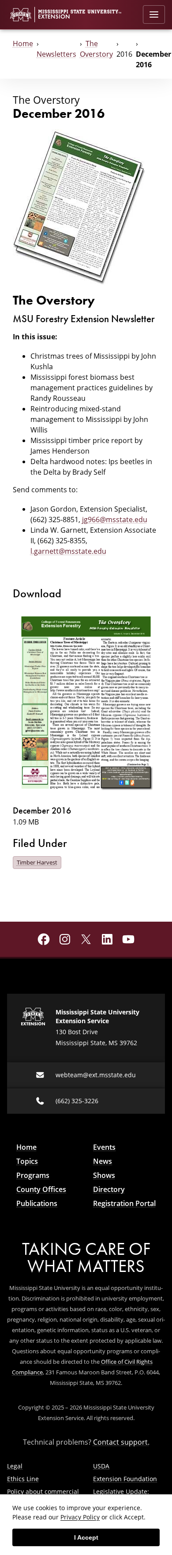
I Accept (86, 1537)
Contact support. (121, 1442)
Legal (14, 1466)
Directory (109, 1189)
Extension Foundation (125, 1479)
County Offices (41, 1189)
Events (104, 1147)
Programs (32, 1175)
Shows (104, 1175)
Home (23, 43)
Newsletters (56, 54)
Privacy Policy (80, 1517)
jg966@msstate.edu (114, 519)
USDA (101, 1466)
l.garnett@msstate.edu (68, 551)
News (102, 1161)
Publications (36, 1203)
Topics (27, 1161)
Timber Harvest (37, 862)
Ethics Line (23, 1479)
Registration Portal (124, 1203)
